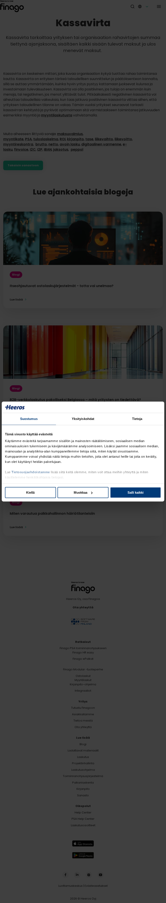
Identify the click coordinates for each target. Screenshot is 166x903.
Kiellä (30, 492)
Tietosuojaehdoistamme (30, 472)
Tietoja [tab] (137, 419)
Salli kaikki (136, 492)
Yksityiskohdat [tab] (83, 419)
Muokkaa (80, 492)
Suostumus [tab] (29, 419)
